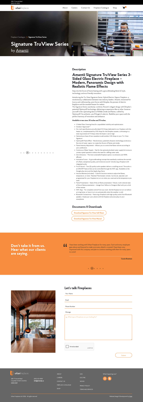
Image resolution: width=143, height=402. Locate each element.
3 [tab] (27, 152)
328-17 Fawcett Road (16, 1)
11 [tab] (50, 152)
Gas (81, 374)
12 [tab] (53, 152)
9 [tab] (44, 152)
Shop (115, 8)
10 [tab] (47, 152)
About (65, 8)
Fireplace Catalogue (101, 8)
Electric (83, 377)
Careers (74, 8)
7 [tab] (38, 152)
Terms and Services (86, 389)
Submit (123, 355)
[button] (89, 212)
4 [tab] (30, 152)
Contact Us (85, 8)
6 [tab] (36, 152)
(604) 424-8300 (15, 3)
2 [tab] (24, 152)
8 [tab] (41, 152)
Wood (82, 381)
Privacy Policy (85, 386)
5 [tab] (33, 152)
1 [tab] (21, 152)
